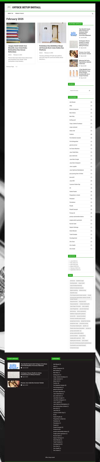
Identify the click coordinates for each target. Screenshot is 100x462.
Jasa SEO (72, 181)
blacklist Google (80, 280)
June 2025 (73, 261)
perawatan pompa (84, 323)
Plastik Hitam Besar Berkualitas (77, 328)
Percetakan (72, 202)
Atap (71, 105)
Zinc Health (72, 245)
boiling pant (73, 120)
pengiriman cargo (74, 323)
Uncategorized (73, 238)
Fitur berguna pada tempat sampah (78, 295)
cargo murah (81, 283)
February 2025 (74, 268)
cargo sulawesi (73, 127)
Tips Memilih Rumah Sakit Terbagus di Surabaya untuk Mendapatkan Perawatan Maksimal (85, 32)
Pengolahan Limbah (75, 195)
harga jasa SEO (82, 301)
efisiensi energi (82, 290)
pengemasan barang (75, 321)
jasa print (72, 177)
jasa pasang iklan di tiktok (76, 173)
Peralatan (72, 198)
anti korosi (72, 280)
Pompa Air (72, 213)
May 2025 (72, 262)
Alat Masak (72, 102)
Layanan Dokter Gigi (75, 184)
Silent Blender (73, 231)
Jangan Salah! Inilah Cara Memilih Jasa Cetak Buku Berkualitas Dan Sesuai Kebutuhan (17, 49)
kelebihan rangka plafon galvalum (77, 313)
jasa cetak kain (73, 155)
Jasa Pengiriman (74, 308)
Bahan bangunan (74, 109)
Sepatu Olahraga (74, 227)
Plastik (71, 206)
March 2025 (73, 266)
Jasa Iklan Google (74, 159)
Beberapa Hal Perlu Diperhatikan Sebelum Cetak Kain (85, 62)
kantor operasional (81, 311)
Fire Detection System (75, 138)
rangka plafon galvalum (76, 220)
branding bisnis (73, 283)
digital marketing (74, 290)
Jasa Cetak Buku (74, 152)
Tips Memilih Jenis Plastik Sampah (78, 345)
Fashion (72, 134)
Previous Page (10, 66)
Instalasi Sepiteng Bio (84, 304)
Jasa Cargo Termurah (75, 306)
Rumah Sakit (73, 223)
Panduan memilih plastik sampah (77, 318)
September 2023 (74, 269)
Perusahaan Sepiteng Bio (76, 325)
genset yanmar (73, 145)
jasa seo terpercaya (84, 308)
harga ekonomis (73, 301)
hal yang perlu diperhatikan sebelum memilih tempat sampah (80, 298)
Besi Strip (72, 116)
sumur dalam (85, 340)
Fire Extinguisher (74, 141)
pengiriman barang (85, 321)
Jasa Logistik (73, 166)
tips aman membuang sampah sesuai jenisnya (80, 343)
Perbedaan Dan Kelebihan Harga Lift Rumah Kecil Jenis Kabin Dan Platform (51, 48)
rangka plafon (82, 335)
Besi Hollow (73, 113)
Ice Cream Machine (74, 148)
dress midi (72, 130)
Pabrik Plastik (73, 191)
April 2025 (73, 264)
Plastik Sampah (74, 209)
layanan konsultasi (81, 316)
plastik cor (85, 325)
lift (70, 188)
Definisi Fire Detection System (76, 288)
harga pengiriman (74, 304)
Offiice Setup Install (26, 7)
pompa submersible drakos (77, 216)
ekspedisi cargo (73, 292)
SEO (83, 338)
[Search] (89, 90)
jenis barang (73, 311)
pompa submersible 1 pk (75, 330)
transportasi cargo (74, 347)
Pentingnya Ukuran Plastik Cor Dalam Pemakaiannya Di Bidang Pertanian (84, 43)
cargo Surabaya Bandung (76, 285)
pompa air (88, 328)
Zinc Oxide (72, 248)
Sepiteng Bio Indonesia (75, 340)
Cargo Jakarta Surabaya (76, 123)
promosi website (74, 335)
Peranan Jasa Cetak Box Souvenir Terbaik (85, 52)
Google (89, 295)
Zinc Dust (72, 241)
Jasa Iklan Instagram (75, 163)
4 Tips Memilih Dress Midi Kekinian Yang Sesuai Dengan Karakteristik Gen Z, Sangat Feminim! (84, 72)
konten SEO (72, 316)
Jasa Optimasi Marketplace (77, 170)
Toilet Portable (73, 234)
